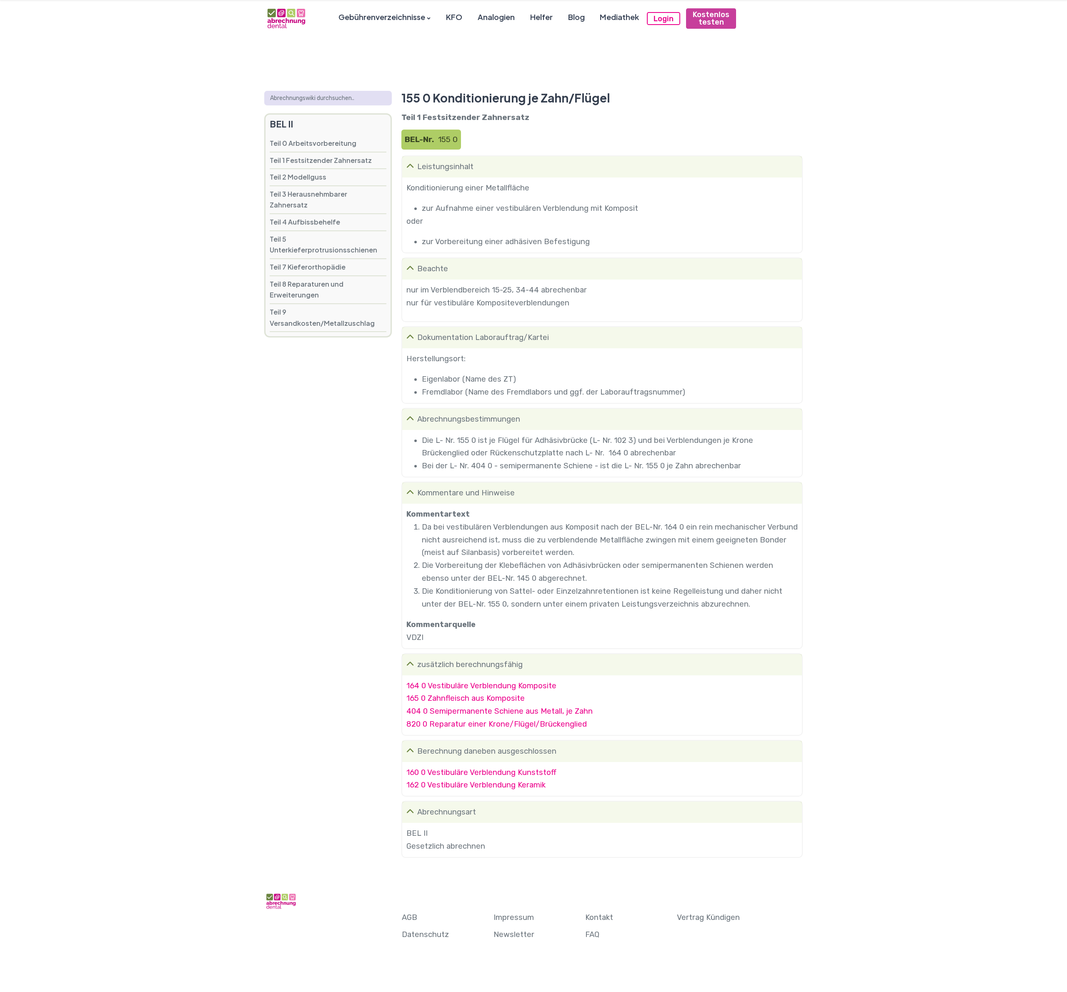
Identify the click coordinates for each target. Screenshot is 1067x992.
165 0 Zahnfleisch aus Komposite (465, 698)
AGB (409, 917)
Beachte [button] (432, 268)
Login (664, 18)
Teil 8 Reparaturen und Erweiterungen (306, 290)
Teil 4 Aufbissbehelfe (305, 221)
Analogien (496, 17)
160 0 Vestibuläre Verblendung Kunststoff (481, 772)
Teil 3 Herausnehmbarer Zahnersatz (308, 200)
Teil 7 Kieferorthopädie (308, 266)
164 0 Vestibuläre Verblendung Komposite (481, 685)
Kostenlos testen (711, 18)
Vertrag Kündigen (708, 917)
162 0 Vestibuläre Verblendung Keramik (476, 785)
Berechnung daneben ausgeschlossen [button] (486, 751)
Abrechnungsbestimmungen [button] (468, 419)
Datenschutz (425, 934)
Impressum (513, 917)
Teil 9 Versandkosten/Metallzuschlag (322, 317)
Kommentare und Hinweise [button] (466, 492)
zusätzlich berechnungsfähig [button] (470, 664)
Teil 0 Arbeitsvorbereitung (313, 143)
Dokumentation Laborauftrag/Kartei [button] (483, 337)
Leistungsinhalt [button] (445, 166)
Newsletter (513, 934)
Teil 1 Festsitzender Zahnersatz (321, 160)
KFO (454, 17)
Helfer (541, 17)
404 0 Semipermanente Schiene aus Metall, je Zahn (499, 711)
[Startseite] (286, 18)
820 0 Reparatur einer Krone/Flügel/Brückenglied (496, 724)
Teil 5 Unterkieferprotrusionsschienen (323, 245)
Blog (576, 17)
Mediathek (619, 17)
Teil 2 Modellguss (298, 176)
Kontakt (599, 917)
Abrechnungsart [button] (446, 812)
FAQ (592, 934)
